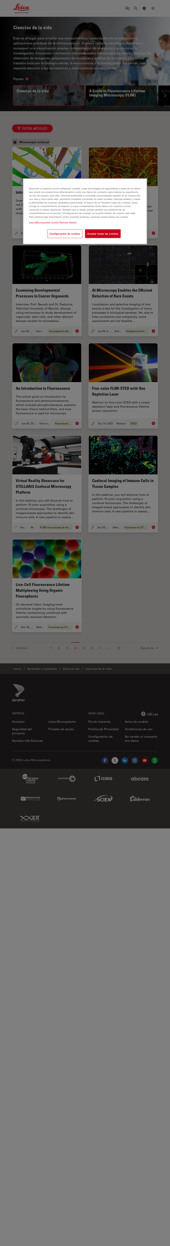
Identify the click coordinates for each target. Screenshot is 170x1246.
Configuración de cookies (65, 233)
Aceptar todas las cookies (102, 233)
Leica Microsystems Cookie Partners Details (52, 222)
